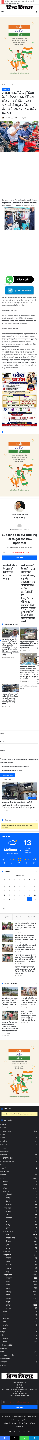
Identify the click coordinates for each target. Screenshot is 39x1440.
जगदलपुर (8, 1211)
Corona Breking (6, 1131)
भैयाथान (10, 1308)
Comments (32, 917)
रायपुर (8, 1271)
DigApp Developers (26, 1420)
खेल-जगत (4, 1155)
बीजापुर (8, 1225)
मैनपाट (8, 1295)
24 (9, 899)
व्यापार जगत (5, 1348)
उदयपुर (8, 1281)
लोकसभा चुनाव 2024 (7, 1345)
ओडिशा (5, 1185)
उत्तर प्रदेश (4, 1144)
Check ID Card (19, 1426)
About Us (7, 1423)
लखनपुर (8, 1298)
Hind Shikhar (32, 1416)
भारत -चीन (4, 1168)
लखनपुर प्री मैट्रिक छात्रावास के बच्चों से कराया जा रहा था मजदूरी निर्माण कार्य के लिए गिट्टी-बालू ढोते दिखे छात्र (25, 970)
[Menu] (3, 12)
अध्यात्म (3, 1138)
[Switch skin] (37, 12)
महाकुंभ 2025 (5, 1171)
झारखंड (5, 1311)
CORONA (4, 1128)
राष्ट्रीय (3, 1332)
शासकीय (5, 1342)
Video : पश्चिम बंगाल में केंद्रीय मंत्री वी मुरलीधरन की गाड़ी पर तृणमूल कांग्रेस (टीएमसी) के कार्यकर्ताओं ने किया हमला (18, 805)
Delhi (3, 1134)
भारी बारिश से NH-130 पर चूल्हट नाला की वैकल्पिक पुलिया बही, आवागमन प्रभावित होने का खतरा (25, 937)
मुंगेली (7, 1245)
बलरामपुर (8, 1291)
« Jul (3, 908)
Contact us (14, 1423)
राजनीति (4, 1175)
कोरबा (8, 1235)
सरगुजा (8, 1302)
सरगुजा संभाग (8, 1275)
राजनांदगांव (9, 1205)
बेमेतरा (8, 1201)
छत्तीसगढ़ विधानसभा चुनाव (8, 1161)
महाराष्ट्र (5, 1328)
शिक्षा (3, 1352)
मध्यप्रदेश (5, 1325)
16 (4, 895)
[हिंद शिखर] (20, 7)
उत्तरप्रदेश (5, 1181)
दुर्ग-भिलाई (9, 1194)
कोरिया (8, 1285)
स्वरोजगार (4, 1365)
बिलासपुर (8, 1241)
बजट (3, 1164)
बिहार (4, 1322)
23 (4, 899)
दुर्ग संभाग (7, 1191)
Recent (18, 917)
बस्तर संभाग (7, 1208)
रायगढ (8, 1248)
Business (4, 1124)
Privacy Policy (23, 1423)
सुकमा (8, 1228)
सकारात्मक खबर (6, 1358)
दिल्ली (4, 1315)
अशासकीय (5, 1338)
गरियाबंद (8, 1258)
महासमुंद (8, 1268)
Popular (6, 917)
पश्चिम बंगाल (6, 89)
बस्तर (7, 1221)
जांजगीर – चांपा (10, 1238)
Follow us (7, 1109)
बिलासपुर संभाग (8, 1231)
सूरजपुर (8, 1305)
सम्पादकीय (4, 1362)
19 (19, 895)
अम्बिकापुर (9, 1278)
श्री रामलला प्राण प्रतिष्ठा (8, 1355)
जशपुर (8, 1288)
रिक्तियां (3, 1335)
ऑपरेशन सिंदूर (5, 1151)
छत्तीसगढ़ (5, 1188)
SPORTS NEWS (8, 1158)
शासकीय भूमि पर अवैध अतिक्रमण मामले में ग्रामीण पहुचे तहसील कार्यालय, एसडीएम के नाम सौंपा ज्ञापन (25, 926)
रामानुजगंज (7, 1251)
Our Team (32, 1423)
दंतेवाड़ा (8, 1214)
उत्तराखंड (4, 1148)
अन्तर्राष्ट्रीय (4, 1141)
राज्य (3, 1178)
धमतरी (8, 1261)
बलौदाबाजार (9, 1265)
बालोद (8, 1198)
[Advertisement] (19, 176)
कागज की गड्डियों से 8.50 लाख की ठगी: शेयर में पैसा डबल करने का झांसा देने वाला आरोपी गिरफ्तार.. (25, 947)
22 (35, 895)
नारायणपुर (9, 1218)
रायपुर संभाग (7, 1255)
